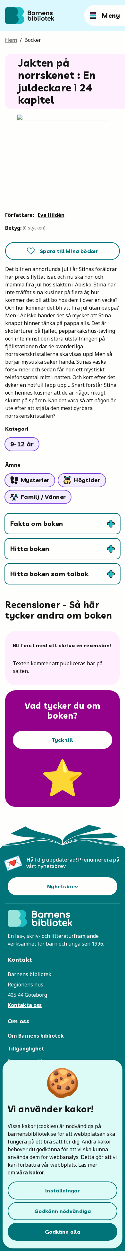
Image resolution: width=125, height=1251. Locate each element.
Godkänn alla (62, 1231)
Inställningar (62, 1190)
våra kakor (30, 1172)
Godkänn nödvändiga (62, 1211)
